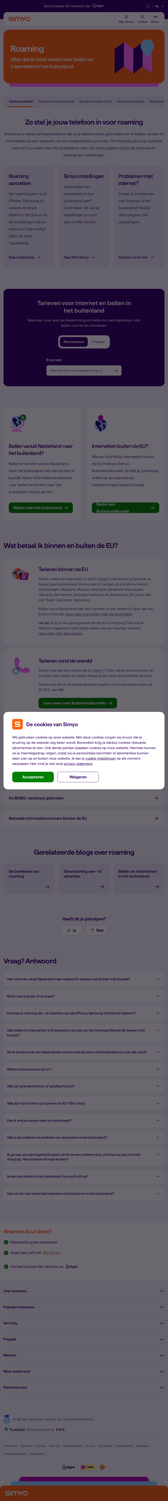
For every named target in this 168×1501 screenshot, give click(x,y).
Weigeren (78, 777)
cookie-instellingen (101, 758)
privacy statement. (78, 764)
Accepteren (33, 777)
